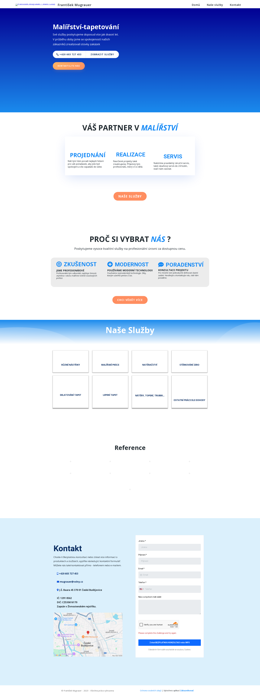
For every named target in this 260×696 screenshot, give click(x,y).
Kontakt (235, 5)
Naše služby (215, 5)
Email (141, 569)
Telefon (142, 582)
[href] (88, 634)
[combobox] (142, 589)
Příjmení (142, 555)
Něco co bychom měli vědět (149, 597)
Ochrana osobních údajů (151, 690)
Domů (196, 5)
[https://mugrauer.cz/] (35, 4)
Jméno (142, 541)
